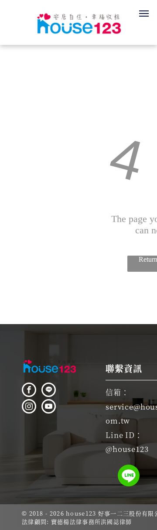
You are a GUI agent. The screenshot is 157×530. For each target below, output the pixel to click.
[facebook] (29, 391)
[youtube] (48, 407)
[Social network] (48, 391)
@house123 (127, 448)
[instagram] (29, 407)
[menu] (144, 13)
